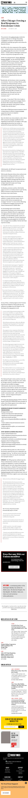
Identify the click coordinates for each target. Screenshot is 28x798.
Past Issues (7, 770)
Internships (20, 780)
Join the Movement (6, 793)
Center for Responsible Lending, (9, 70)
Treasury (5, 271)
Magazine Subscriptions (7, 779)
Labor (2, 18)
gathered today (15, 37)
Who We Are (7, 769)
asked (2, 189)
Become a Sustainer (20, 770)
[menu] (14, 2)
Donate (20, 769)
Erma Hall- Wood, (5, 181)
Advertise (20, 773)
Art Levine (3, 28)
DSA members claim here (14, 567)
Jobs (20, 779)
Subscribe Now (14, 745)
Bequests (20, 772)
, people (12, 219)
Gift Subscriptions (7, 780)
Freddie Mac (9, 357)
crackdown (4, 40)
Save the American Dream (11, 399)
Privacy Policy (7, 772)
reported (11, 308)
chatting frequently (6, 472)
